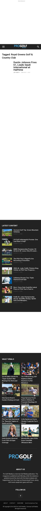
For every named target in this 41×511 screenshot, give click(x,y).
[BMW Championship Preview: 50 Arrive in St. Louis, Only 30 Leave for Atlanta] (7, 251)
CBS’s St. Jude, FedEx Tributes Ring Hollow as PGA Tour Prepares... (26, 269)
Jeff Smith (16, 72)
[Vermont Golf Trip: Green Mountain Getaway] (7, 232)
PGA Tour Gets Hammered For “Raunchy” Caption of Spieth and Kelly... (10, 421)
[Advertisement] (20, 22)
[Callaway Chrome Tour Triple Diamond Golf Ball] (7, 280)
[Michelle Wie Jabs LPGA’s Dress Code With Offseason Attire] (30, 430)
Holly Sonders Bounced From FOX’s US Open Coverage (10, 440)
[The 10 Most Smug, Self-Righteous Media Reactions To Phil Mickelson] (30, 369)
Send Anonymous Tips (31, 503)
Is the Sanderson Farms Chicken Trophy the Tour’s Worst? (29, 421)
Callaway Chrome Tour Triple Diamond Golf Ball (24, 278)
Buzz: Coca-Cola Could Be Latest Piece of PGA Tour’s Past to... (25, 288)
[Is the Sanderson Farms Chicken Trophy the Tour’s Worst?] (30, 411)
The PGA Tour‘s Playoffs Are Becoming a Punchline (24, 259)
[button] (3, 46)
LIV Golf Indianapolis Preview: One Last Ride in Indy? (26, 240)
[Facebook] (20, 496)
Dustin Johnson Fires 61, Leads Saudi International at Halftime (25, 66)
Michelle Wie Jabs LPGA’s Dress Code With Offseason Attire (29, 440)
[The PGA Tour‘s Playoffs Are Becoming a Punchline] (7, 261)
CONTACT (12, 503)
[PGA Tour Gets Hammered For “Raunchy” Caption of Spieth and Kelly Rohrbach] (11, 411)
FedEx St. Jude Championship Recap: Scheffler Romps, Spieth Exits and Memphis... (25, 298)
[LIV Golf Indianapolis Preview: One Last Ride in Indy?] (7, 242)
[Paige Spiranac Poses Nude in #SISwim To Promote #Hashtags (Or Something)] (30, 390)
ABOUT (5, 503)
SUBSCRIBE (20, 503)
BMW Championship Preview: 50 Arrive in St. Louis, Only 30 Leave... (26, 250)
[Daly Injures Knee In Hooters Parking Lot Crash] (11, 390)
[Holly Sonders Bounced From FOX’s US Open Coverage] (11, 430)
